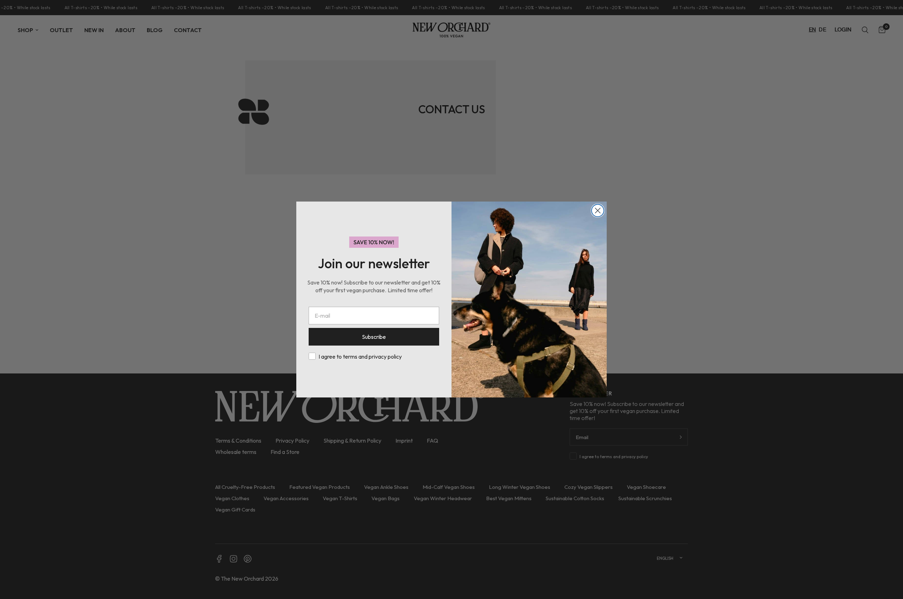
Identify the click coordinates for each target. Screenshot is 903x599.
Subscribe (374, 336)
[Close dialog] (598, 210)
